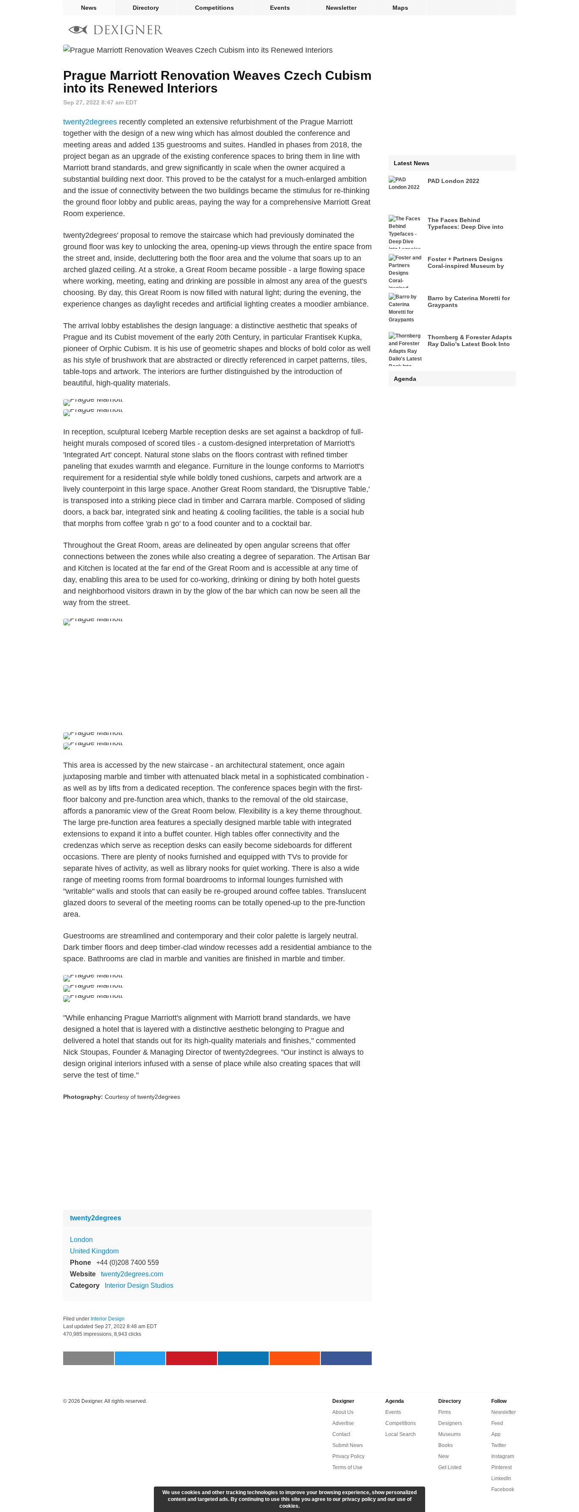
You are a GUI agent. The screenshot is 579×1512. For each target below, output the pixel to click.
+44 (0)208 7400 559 (127, 1262)
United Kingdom (94, 1251)
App (496, 1434)
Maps (400, 7)
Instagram (502, 1456)
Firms (444, 1412)
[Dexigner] (115, 31)
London (81, 1239)
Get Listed (450, 1467)
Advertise (343, 1423)
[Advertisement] (217, 679)
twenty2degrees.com (132, 1274)
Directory (146, 7)
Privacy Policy (348, 1456)
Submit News (347, 1445)
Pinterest (501, 1467)
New (443, 1456)
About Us (343, 1412)
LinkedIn (501, 1478)
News (89, 7)
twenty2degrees (90, 122)
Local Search (400, 1434)
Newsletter (341, 7)
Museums (449, 1434)
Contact (341, 1434)
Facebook (502, 1489)
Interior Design (108, 1319)
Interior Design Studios (139, 1285)
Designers (450, 1423)
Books (445, 1445)
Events (280, 7)
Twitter (498, 1445)
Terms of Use (347, 1467)
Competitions (214, 7)
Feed (497, 1423)
